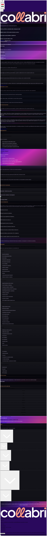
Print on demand (25, 522)
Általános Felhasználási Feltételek (14, 532)
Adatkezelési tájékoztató (22, 532)
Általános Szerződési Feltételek (4, 532)
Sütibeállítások (3, 533)
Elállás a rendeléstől (14, 522)
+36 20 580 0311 (2, 527)
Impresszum (36, 532)
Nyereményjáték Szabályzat (30, 532)
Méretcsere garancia (8, 522)
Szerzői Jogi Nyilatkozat (41, 532)
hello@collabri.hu (3, 525)
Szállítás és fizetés (3, 522)
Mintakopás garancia (20, 522)
